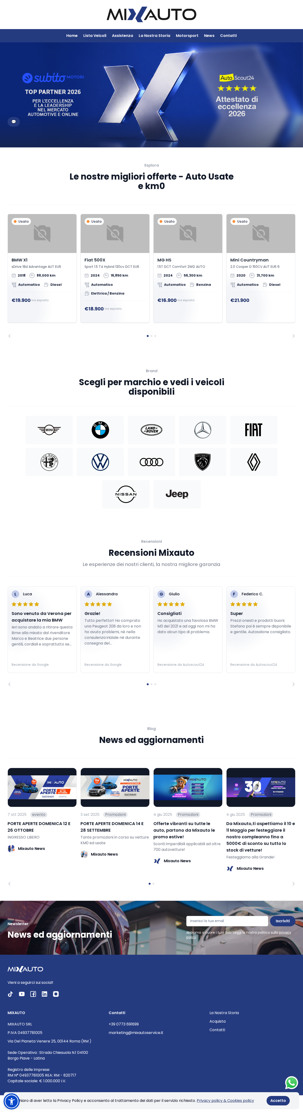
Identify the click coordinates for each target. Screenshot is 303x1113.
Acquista (217, 1021)
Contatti (228, 35)
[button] (11, 1101)
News (209, 35)
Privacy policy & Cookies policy (225, 1100)
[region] (151, 276)
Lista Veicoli (94, 35)
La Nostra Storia (154, 35)
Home (72, 35)
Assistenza (122, 35)
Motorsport (187, 35)
